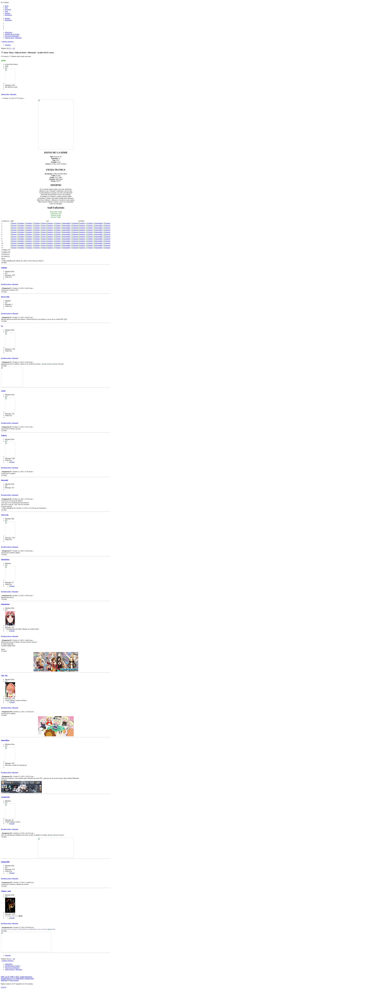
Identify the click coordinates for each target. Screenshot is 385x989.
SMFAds (4, 980)
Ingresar (7, 18)
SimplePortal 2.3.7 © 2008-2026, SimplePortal (17, 978)
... (12, 48)
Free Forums (14, 980)
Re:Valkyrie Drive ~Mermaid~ (9, 284)
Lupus (3, 391)
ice (2, 326)
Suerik (3, 60)
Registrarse (8, 20)
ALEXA (3, 987)
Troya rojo (4, 515)
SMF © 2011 (14, 977)
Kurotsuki (4, 480)
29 (14, 48)
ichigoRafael (5, 604)
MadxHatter (5, 559)
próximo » (11, 41)
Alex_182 (4, 675)
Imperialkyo (5, 740)
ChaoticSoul (5, 797)
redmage (4, 267)
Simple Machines (26, 977)
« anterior (4, 41)
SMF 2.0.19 (5, 977)
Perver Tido (5, 297)
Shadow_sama (6, 891)
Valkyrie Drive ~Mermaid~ (9, 94)
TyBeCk (4, 435)
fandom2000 (5, 862)
